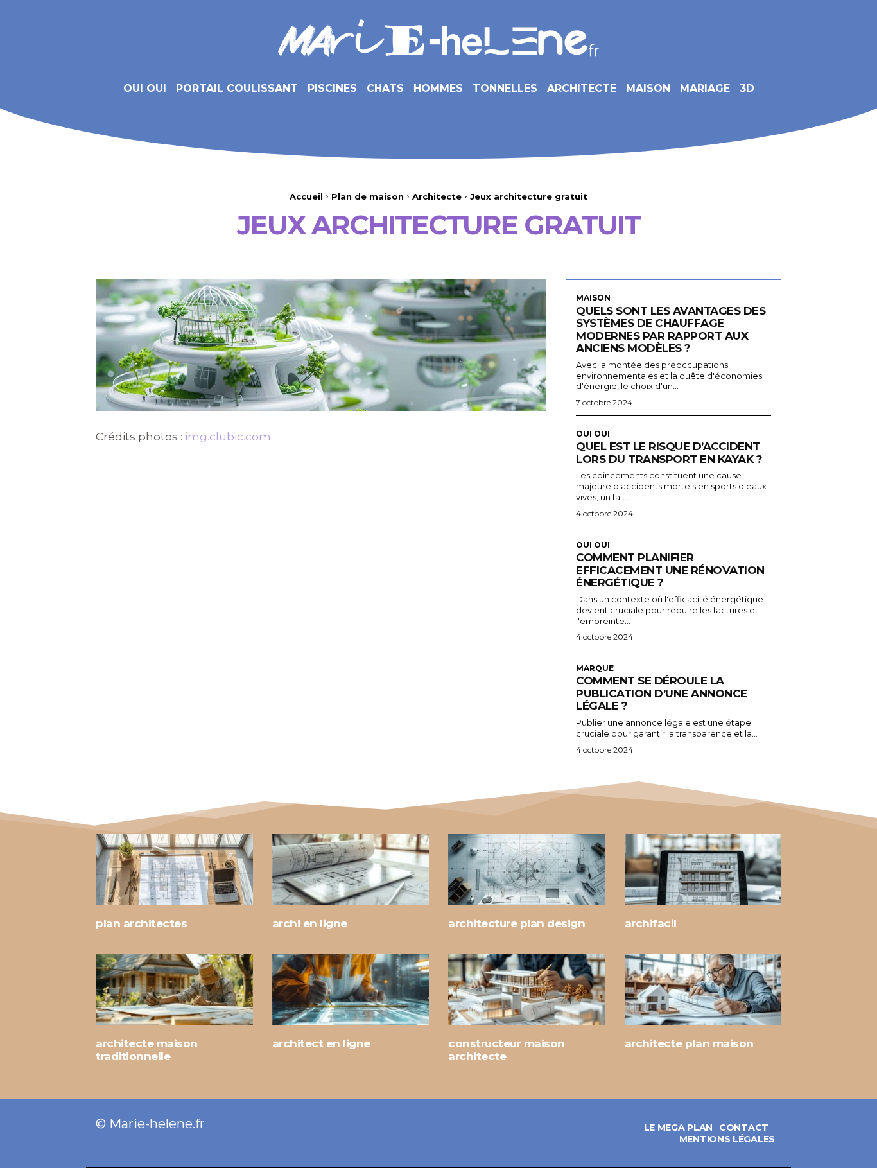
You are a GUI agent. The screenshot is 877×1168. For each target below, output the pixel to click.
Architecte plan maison (689, 1043)
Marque (595, 668)
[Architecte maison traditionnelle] (174, 989)
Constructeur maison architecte (506, 1050)
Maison (593, 297)
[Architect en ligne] (351, 989)
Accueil (306, 196)
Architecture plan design (516, 923)
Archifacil (651, 923)
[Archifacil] (703, 869)
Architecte (437, 196)
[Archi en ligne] (351, 869)
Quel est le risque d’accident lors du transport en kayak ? (669, 453)
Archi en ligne (309, 923)
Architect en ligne (321, 1043)
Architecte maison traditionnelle (147, 1050)
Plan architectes (141, 923)
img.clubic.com (228, 436)
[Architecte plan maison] (703, 989)
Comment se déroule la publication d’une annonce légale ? (661, 693)
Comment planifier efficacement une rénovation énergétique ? (670, 570)
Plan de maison (367, 196)
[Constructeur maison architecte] (526, 989)
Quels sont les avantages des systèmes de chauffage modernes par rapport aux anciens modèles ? (670, 329)
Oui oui (593, 434)
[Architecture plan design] (526, 869)
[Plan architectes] (174, 869)
